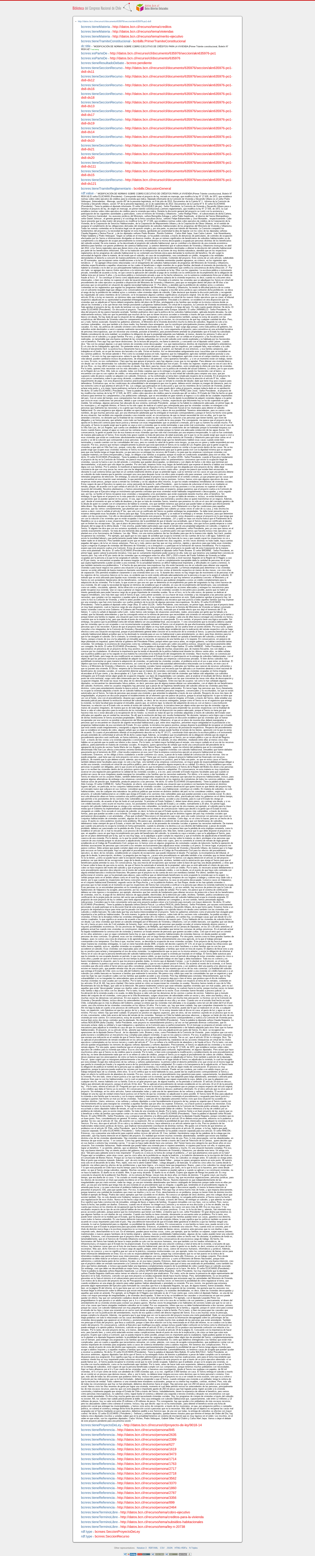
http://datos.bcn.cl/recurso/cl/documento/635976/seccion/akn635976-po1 (163, 53)
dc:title (86, 46)
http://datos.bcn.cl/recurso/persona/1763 (146, 1464)
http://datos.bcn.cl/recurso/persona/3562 (146, 1478)
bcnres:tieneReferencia (98, 1430)
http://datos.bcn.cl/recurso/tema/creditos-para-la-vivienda (162, 1517)
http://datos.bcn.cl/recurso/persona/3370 (146, 1483)
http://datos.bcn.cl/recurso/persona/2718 (146, 1473)
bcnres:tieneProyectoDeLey (101, 1425)
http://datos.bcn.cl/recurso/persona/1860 (146, 1488)
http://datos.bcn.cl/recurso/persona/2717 (146, 1468)
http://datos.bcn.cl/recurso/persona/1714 (146, 1459)
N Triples (193, 1548)
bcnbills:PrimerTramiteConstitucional (159, 41)
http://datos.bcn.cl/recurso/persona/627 (146, 1444)
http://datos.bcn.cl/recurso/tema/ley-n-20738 (152, 1526)
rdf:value (87, 193)
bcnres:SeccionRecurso (112, 1536)
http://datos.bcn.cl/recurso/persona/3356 (146, 1497)
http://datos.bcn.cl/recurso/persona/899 (146, 1502)
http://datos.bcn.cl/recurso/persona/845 (146, 1430)
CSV (162, 1548)
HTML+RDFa (181, 1548)
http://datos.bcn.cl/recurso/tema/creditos (142, 27)
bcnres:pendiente (139, 63)
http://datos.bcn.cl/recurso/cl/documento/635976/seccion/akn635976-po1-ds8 (114, 21)
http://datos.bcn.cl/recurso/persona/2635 (146, 1435)
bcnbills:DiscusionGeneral (152, 188)
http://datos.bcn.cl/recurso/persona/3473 (146, 1454)
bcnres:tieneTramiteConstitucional (105, 41)
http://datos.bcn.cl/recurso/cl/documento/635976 (145, 58)
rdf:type (86, 1531)
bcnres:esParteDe (94, 53)
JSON (169, 1548)
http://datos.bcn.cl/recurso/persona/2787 (146, 1493)
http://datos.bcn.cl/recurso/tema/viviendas (143, 31)
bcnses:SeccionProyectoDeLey (117, 1531)
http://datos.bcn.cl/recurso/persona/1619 (146, 1449)
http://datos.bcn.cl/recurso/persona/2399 (146, 1439)
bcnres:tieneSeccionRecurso (102, 68)
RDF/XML (153, 1548)
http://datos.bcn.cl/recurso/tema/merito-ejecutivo (148, 36)
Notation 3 (142, 1548)
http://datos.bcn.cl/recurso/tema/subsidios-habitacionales (161, 1522)
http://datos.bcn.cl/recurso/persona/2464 (146, 1507)
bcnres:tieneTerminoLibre (99, 1512)
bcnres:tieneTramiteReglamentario (106, 188)
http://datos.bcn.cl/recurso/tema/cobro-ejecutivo (155, 1512)
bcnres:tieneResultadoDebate (102, 63)
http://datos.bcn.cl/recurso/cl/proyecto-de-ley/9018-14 (163, 1425)
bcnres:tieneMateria (95, 27)
